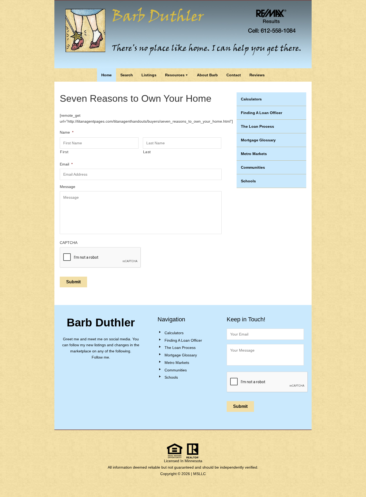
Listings (148, 75)
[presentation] (267, 382)
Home (106, 75)
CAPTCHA (68, 242)
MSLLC (199, 474)
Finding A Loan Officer (261, 113)
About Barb (207, 75)
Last (147, 152)
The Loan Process (257, 126)
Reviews (257, 75)
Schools (248, 181)
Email (66, 164)
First (64, 152)
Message (67, 187)
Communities (253, 167)
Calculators (251, 99)
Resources (175, 75)
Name (66, 132)
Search (126, 75)
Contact (233, 75)
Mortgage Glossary (258, 140)
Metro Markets (254, 154)
